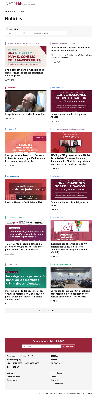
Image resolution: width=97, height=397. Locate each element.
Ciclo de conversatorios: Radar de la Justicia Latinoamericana (70, 49)
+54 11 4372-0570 (14, 363)
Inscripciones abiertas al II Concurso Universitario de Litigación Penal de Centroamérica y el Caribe (25, 158)
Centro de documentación (57, 382)
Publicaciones (56, 373)
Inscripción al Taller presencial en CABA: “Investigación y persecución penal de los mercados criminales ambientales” (24, 295)
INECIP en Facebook (11, 367)
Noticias (54, 356)
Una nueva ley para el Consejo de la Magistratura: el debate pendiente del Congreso (24, 72)
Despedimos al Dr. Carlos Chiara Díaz (25, 114)
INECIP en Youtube (14, 367)
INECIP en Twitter (8, 367)
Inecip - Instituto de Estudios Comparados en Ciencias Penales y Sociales (21, 3)
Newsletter (56, 359)
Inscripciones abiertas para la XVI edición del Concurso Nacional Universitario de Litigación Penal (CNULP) (69, 248)
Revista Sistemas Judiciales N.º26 (23, 202)
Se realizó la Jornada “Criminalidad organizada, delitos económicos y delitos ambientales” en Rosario (70, 293)
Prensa (53, 376)
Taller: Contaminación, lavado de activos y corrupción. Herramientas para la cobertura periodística (24, 246)
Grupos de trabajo (14, 376)
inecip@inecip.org (14, 359)
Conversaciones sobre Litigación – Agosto (69, 115)
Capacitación (12, 380)
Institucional (12, 373)
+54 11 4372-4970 (31, 363)
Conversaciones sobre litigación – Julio (69, 204)
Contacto (55, 363)
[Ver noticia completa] (25, 56)
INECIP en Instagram (18, 367)
